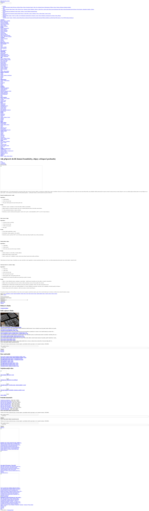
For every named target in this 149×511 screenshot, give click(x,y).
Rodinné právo (3, 110)
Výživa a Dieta (39, 13)
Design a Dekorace (60, 7)
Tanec (1, 143)
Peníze (1, 81)
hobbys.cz (2, 427)
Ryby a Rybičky (3, 43)
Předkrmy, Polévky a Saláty (36, 9)
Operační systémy (6, 17)
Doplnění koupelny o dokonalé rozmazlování (8, 445)
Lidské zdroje (2, 90)
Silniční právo (3, 103)
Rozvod (4, 11)
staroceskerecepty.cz (4, 472)
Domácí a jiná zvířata (4, 42)
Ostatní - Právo (3, 107)
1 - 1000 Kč (2, 162)
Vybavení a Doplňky (4, 22)
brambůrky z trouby (9, 293)
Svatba (16, 11)
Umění (1, 140)
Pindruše (2, 471)
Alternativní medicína (14, 13)
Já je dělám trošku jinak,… (5, 408)
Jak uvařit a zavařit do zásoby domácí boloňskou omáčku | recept (13, 357)
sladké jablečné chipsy (41, 293)
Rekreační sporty (3, 127)
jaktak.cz (2, 504)
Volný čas (4, 14)
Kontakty (6, 504)
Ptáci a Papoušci (3, 50)
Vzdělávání (2, 153)
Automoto (2, 19)
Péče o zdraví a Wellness (31, 13)
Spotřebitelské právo (4, 105)
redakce (4, 294)
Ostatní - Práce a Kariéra (4, 98)
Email (54, 17)
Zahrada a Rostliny (67, 7)
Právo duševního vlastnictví (5, 109)
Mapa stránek (30, 504)
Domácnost (5, 7)
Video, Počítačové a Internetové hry (45, 15)
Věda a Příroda (58, 15)
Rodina (4, 10)
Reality (1, 83)
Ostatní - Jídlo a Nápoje (16, 9)
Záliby (7, 15)
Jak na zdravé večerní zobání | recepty (8, 339)
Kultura (1, 76)
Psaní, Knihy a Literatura (5, 141)
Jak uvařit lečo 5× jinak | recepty (6, 361)
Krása (4, 13)
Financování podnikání (4, 87)
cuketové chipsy (48, 293)
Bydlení (4, 6)
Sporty (1, 126)
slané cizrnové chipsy (32, 293)
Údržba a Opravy (53, 7)
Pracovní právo (3, 108)
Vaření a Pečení (63, 9)
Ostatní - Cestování (4, 38)
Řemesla (4, 15)
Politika (1, 74)
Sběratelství (23, 15)
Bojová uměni (3, 128)
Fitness (1, 125)
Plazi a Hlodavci (3, 48)
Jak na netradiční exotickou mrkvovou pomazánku (9, 499)
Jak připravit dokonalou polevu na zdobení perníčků (10, 327)
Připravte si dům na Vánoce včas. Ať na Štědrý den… (10, 443)
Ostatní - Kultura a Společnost (6, 75)
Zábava (1, 155)
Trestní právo (2, 104)
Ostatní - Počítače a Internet (15, 17)
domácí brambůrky (17, 293)
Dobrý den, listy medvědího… (6, 403)
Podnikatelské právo (4, 93)
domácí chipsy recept (24, 293)
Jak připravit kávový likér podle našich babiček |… (9, 493)
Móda (19, 13)
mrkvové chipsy (54, 293)
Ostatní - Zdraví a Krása (46, 13)
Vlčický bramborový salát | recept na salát (8, 469)
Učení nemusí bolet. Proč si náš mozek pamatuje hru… (10, 444)
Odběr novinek (3, 505)
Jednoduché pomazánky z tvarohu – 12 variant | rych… (10, 501)
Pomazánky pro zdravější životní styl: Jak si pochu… (10, 497)
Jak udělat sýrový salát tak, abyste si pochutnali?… (9, 503)
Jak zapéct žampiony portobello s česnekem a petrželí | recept (12, 390)
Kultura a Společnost (4, 72)
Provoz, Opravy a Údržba (5, 20)
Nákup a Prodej (3, 25)
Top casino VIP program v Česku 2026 (8, 465)
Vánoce (1, 132)
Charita (1, 73)
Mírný (1, 161)
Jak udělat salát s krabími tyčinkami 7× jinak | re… (9, 500)
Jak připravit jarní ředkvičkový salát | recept (9, 330)
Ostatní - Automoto (4, 26)
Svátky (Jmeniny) (3, 139)
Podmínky (21, 504)
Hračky (53, 15)
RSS (1, 508)
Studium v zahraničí (4, 152)
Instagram (2, 351)
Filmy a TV (2, 146)
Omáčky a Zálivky (90, 9)
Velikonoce (2, 135)
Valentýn (2, 131)
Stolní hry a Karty (35, 15)
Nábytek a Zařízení (16, 7)
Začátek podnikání (3, 88)
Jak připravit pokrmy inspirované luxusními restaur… (10, 468)
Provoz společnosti (3, 94)
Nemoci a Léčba (23, 13)
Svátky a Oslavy (3, 130)
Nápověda (17, 504)
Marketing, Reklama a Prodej (5, 91)
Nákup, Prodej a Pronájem (25, 7)
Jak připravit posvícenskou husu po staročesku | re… (10, 494)
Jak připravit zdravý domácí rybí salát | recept (9, 365)
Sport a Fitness (3, 122)
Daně (1, 84)
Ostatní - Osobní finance (4, 80)
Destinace (2, 40)
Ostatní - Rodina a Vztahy (22, 11)
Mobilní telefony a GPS (4, 55)
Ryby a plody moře (44, 9)
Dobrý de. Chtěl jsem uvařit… (6, 405)
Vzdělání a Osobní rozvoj (5, 148)
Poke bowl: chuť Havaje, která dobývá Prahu (8, 467)
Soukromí (26, 504)
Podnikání (2, 86)
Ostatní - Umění (3, 142)
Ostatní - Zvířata (3, 47)
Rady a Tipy (2, 41)
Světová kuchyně (51, 9)
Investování (2, 82)
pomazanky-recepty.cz (4, 495)
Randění (32, 11)
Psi (1, 49)
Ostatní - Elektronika (4, 56)
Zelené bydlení (10, 7)
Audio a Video (3, 52)
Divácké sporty (3, 123)
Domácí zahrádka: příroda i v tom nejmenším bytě (9, 448)
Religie (1, 77)
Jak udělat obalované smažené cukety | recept (9, 363)
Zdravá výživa (76, 9)
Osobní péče (7, 13)
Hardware (72, 17)
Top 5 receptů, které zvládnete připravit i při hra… (10, 487)
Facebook (2, 350)
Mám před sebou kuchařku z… (6, 406)
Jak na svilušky (3, 395)
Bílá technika (2, 53)
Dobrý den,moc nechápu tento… (6, 402)
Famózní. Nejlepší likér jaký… (6, 404)
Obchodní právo (3, 106)
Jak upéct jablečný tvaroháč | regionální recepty (9, 490)
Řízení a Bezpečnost (4, 21)
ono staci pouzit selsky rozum (5, 401)
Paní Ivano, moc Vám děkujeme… (6, 407)
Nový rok (2, 136)
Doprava (2, 39)
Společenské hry (29, 15)
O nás (9, 504)
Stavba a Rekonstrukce (45, 7)
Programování (31, 17)
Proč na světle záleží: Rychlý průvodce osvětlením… (10, 446)
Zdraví (4, 12)
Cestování (2, 37)
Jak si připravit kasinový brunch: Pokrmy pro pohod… (10, 489)
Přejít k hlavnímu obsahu (5, 0)
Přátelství (29, 11)
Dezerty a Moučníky (83, 9)
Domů (1, 156)
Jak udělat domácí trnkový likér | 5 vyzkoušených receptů (11, 359)
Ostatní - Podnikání (4, 92)
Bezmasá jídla (57, 9)
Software (68, 17)
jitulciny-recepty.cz (3, 450)
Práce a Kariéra (3, 97)
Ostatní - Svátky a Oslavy (5, 138)
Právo (1, 102)
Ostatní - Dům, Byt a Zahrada (35, 7)
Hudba (1, 147)
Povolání (2, 99)
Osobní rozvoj (3, 149)
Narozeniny (2, 137)
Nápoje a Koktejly (6, 9)
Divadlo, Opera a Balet (4, 145)
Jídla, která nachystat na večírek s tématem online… (9, 498)
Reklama (12, 504)
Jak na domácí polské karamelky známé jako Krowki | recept (12, 336)
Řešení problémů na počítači (48, 17)
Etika (1, 78)
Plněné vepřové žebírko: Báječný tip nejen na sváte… (10, 492)
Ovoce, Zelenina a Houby (26, 9)
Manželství (13, 11)
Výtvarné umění (3, 144)
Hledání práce (3, 101)
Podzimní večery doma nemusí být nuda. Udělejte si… (11, 442)
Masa (11, 9)
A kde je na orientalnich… (5, 409)
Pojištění (2, 85)
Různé (1, 121)
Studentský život (3, 151)
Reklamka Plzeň (10, 509)
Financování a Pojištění (4, 23)
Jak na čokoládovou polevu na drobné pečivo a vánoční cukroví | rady (14, 333)
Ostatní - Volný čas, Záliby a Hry (15, 15)
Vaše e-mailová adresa (4, 346)
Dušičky (2, 134)
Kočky (1, 44)
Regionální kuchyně (70, 9)
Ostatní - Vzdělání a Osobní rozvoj (6, 150)
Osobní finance (3, 79)
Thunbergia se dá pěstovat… (5, 400)
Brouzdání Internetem (38, 17)
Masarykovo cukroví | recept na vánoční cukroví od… (10, 470)
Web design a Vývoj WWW (61, 17)
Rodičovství (8, 11)
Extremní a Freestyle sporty (5, 129)
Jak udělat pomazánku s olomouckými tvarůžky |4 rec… (10, 502)
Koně (1, 45)
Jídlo (4, 8)
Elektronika (2, 51)
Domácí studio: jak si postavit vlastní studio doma (9, 449)
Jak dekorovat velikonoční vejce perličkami (9, 379)
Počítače (4, 16)
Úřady (1, 96)
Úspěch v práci (3, 100)
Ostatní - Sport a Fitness (4, 124)
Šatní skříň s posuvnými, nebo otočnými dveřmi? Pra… (10, 466)
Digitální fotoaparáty (4, 54)
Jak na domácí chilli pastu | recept (7, 374)
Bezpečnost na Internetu (24, 17)
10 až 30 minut (3, 163)
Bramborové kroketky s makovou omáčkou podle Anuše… (11, 491)
